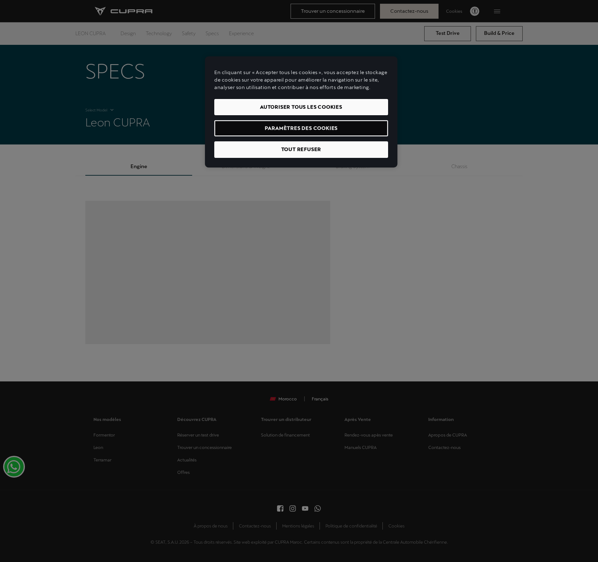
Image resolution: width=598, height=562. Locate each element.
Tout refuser (301, 149)
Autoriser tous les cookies (301, 107)
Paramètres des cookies (301, 128)
